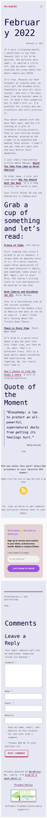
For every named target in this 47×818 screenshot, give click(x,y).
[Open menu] (41, 6)
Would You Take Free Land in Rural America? (21, 166)
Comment (11, 662)
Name (9, 691)
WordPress (35, 771)
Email (9, 703)
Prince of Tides (14, 245)
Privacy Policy (23, 785)
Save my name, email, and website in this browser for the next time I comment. (23, 732)
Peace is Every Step (16, 328)
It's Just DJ (10, 6)
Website (9, 715)
